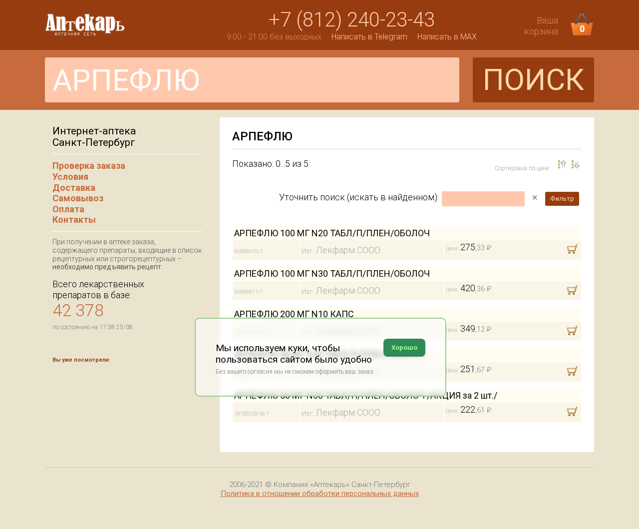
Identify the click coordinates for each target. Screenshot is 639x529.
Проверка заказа (88, 165)
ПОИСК (533, 79)
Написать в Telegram (369, 36)
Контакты (74, 219)
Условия (70, 176)
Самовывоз (77, 198)
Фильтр (562, 198)
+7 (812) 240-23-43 (352, 19)
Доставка (73, 187)
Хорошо (404, 347)
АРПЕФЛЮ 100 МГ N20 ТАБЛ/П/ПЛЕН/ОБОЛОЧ (332, 233)
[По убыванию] (562, 164)
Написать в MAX (447, 36)
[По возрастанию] (576, 164)
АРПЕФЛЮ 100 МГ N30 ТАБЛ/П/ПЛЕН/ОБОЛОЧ (332, 273)
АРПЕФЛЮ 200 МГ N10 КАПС (294, 314)
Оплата (68, 209)
